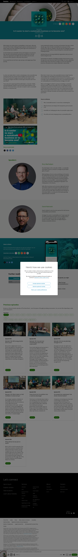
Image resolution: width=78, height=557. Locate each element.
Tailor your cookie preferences (39, 290)
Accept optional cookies (39, 283)
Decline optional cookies (39, 286)
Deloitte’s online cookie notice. (42, 277)
